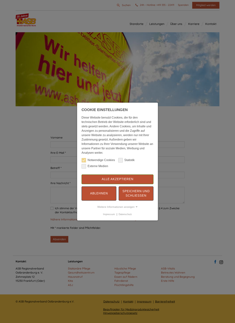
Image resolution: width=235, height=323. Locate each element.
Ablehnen (99, 193)
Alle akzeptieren (117, 179)
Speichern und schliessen (136, 193)
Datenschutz (125, 214)
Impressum (109, 214)
